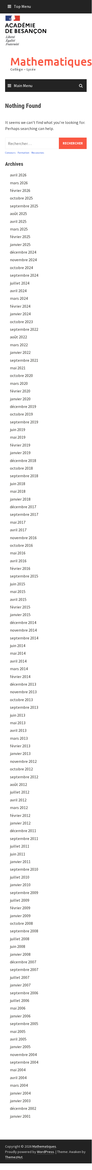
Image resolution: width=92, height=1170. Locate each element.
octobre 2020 (21, 375)
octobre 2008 (21, 923)
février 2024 (20, 306)
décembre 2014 (23, 622)
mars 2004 (19, 1085)
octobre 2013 (21, 699)
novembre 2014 (23, 630)
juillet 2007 (19, 977)
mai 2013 (17, 722)
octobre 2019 (21, 414)
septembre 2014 (24, 637)
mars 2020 (19, 383)
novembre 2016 (23, 537)
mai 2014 (17, 653)
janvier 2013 (20, 753)
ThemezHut (13, 1157)
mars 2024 (19, 298)
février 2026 (20, 190)
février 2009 (20, 907)
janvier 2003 (20, 1100)
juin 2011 (17, 853)
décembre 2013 (23, 684)
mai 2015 (17, 591)
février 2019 (20, 445)
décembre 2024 (23, 252)
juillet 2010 (19, 877)
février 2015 (20, 606)
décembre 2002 (23, 1108)
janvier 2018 (20, 499)
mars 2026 (19, 182)
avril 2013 (18, 730)
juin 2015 (17, 583)
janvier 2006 (20, 1015)
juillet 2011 (19, 846)
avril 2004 (18, 1077)
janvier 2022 (20, 352)
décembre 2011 (23, 830)
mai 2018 (17, 491)
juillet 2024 (19, 283)
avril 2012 (18, 799)
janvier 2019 (20, 452)
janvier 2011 (20, 861)
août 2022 (18, 336)
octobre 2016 (21, 545)
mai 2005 (17, 1031)
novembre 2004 (23, 1054)
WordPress (45, 1151)
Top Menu (22, 6)
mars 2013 (19, 738)
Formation (23, 152)
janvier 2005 (20, 1046)
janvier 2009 (20, 915)
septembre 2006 (24, 992)
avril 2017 (18, 529)
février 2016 (20, 568)
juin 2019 (17, 429)
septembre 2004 (24, 1062)
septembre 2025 (24, 205)
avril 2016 (18, 560)
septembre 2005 (24, 1023)
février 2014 (20, 676)
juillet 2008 (19, 938)
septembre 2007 (24, 969)
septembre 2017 (24, 514)
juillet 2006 (19, 1000)
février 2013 (20, 745)
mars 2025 (19, 229)
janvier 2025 (20, 244)
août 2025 (18, 213)
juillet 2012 (19, 792)
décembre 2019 (23, 406)
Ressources (37, 152)
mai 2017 (17, 522)
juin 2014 (17, 645)
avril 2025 (18, 221)
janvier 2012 (20, 823)
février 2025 (20, 236)
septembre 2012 (24, 776)
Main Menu (23, 85)
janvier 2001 (20, 1116)
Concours (10, 152)
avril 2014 (18, 661)
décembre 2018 (23, 460)
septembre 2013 (24, 707)
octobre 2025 (21, 198)
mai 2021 (17, 367)
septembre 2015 (24, 576)
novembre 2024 (23, 259)
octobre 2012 (21, 768)
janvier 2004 (20, 1093)
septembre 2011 (24, 838)
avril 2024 (18, 290)
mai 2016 (17, 552)
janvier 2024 (20, 313)
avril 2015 (18, 599)
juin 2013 (17, 715)
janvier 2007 (20, 984)
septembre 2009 (24, 892)
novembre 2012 (23, 761)
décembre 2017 (23, 506)
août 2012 (18, 784)
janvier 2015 (20, 614)
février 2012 (20, 815)
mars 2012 (19, 807)
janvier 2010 (20, 884)
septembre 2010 (24, 869)
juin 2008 (17, 946)
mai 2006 (17, 1008)
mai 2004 (17, 1069)
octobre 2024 (21, 267)
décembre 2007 (23, 961)
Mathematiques (51, 61)
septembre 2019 (24, 421)
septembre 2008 (24, 930)
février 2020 (20, 390)
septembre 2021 (24, 360)
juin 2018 (17, 483)
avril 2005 (18, 1039)
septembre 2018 (24, 475)
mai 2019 (17, 437)
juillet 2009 (19, 900)
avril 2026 (18, 174)
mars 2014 (19, 668)
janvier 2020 (20, 398)
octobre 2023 (21, 321)
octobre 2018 (21, 468)
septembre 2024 (24, 275)
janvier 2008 (20, 954)
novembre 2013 (23, 691)
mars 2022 (19, 344)
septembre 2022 (24, 329)
